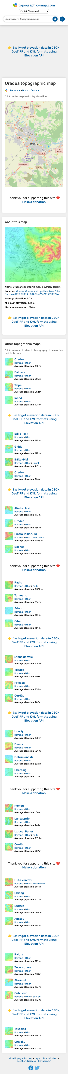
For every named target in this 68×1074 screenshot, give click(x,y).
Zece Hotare (22, 967)
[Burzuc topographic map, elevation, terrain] (9, 909)
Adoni (18, 608)
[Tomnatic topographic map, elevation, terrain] (9, 598)
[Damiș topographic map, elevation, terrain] (9, 747)
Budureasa (38, 537)
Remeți (19, 805)
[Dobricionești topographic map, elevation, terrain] (9, 760)
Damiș (18, 744)
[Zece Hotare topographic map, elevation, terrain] (9, 970)
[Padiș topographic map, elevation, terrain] (9, 586)
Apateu (19, 919)
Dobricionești (23, 757)
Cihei (17, 621)
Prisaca (19, 682)
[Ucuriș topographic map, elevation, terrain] (9, 734)
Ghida (18, 446)
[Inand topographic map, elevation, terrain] (9, 401)
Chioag (19, 893)
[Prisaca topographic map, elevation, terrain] (9, 686)
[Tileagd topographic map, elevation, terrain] (9, 673)
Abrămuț (20, 980)
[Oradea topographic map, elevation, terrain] (33, 254)
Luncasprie (22, 818)
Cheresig (20, 770)
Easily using (36, 51)
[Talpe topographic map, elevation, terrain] (9, 388)
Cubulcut (20, 993)
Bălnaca (19, 372)
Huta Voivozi (23, 880)
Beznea (19, 547)
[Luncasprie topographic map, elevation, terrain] (9, 822)
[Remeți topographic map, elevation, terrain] (9, 809)
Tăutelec (20, 1029)
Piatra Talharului (25, 534)
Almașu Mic (22, 508)
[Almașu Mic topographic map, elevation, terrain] (9, 511)
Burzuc (19, 906)
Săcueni (37, 996)
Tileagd (19, 670)
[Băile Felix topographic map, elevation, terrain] (9, 437)
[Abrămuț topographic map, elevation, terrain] (9, 983)
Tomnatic (20, 595)
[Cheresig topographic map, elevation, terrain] (9, 773)
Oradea (19, 359)
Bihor (28, 363)
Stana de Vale (23, 657)
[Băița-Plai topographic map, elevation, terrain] (9, 463)
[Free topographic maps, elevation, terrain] (6, 90)
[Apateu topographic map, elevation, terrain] (9, 922)
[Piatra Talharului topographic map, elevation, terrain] (9, 537)
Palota (18, 954)
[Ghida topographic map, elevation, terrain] (9, 450)
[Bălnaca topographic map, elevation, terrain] (9, 375)
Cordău (19, 695)
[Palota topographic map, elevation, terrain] (9, 957)
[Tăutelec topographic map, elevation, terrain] (9, 1032)
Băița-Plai (21, 459)
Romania (18, 363)
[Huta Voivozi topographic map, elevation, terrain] (9, 883)
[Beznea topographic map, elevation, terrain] (9, 550)
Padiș (18, 582)
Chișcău (19, 1041)
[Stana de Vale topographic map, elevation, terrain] (9, 660)
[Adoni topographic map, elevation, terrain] (9, 611)
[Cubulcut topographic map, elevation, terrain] (9, 996)
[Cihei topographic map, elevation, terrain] (9, 624)
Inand (18, 398)
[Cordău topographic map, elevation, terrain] (9, 699)
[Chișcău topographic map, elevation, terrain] (9, 1045)
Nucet (36, 463)
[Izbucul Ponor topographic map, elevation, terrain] (9, 835)
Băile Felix (21, 433)
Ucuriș (18, 731)
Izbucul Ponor (23, 831)
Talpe (18, 385)
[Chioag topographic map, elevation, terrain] (9, 896)
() (33, 293)
